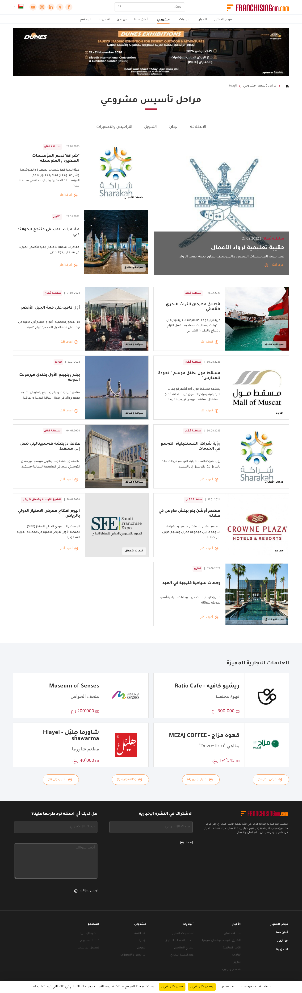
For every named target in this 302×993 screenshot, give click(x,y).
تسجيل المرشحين (87, 948)
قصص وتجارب (231, 969)
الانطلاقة (198, 127)
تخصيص (227, 987)
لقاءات (236, 955)
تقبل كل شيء (172, 987)
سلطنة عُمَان (232, 933)
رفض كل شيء (201, 987)
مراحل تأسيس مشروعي (259, 86)
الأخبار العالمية (232, 948)
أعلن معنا (141, 19)
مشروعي (163, 19)
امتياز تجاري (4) (197, 779)
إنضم (189, 842)
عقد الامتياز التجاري (181, 955)
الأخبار (203, 19)
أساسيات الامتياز (182, 933)
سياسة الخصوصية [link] (256, 987)
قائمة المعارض (89, 940)
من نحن (122, 19)
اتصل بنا (104, 19)
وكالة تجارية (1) (126, 779)
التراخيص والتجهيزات (114, 127)
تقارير (237, 962)
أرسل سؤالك (88, 891)
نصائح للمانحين (183, 948)
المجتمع (85, 19)
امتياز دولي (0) (57, 779)
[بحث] (120, 7)
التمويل (150, 127)
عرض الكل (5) (267, 779)
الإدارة (233, 86)
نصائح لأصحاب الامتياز (179, 940)
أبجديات (184, 19)
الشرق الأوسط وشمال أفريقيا (221, 940)
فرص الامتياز (223, 19)
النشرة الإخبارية (89, 933)
